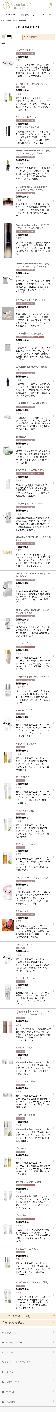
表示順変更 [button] (31, 37)
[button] (46, 14)
